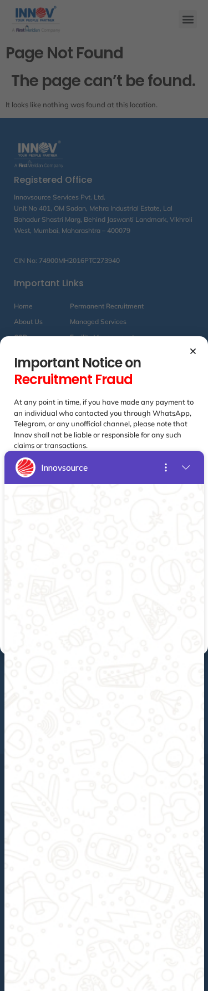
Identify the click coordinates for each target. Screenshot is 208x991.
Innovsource (64, 467)
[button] (193, 351)
